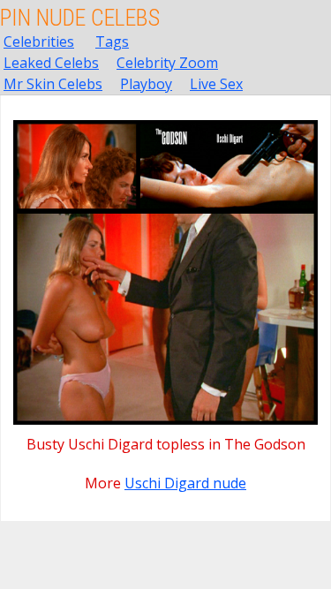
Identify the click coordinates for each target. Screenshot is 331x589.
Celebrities (39, 41)
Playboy (146, 84)
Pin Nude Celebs (80, 17)
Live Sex (216, 84)
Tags (112, 41)
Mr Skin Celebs (53, 84)
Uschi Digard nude (185, 483)
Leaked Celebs (51, 62)
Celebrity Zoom (167, 62)
